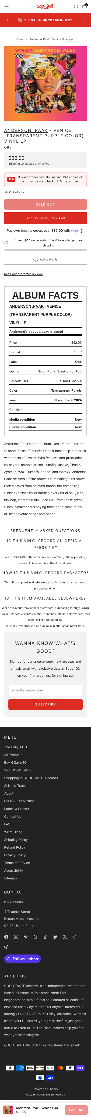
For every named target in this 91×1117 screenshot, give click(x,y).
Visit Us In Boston (60, 20)
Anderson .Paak (26, 130)
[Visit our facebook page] (6, 937)
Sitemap (10, 878)
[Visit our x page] (65, 937)
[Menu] (6, 6)
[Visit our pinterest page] (26, 937)
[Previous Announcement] (7, 20)
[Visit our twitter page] (55, 937)
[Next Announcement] (84, 20)
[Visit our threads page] (35, 937)
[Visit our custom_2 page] (6, 947)
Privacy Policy (15, 855)
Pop (78, 371)
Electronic (65, 371)
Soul (42, 371)
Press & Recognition (19, 801)
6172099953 (14, 902)
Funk (51, 371)
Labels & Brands (16, 809)
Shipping (14, 163)
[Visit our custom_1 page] (75, 937)
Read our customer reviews (23, 274)
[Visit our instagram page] (16, 937)
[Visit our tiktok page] (45, 937)
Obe (8, 147)
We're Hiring (13, 832)
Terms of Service (17, 863)
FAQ (7, 824)
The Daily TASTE (16, 747)
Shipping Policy (16, 840)
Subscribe (45, 704)
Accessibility (13, 870)
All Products (13, 755)
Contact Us (12, 816)
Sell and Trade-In (17, 786)
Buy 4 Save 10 (15, 762)
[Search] (76, 6)
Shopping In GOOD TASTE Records (31, 778)
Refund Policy (14, 847)
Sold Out (76, 1110)
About (8, 793)
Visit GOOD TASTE (18, 770)
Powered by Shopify (45, 1089)
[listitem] (45, 19)
